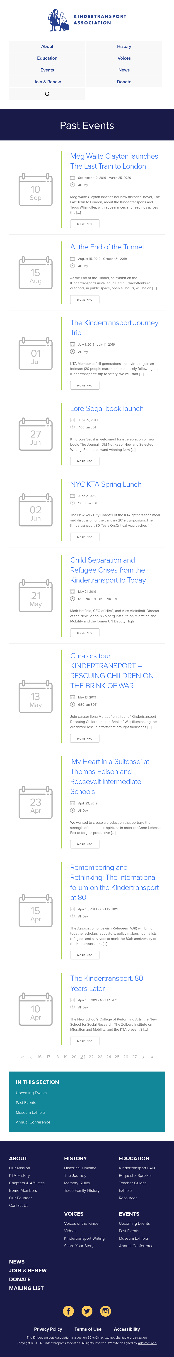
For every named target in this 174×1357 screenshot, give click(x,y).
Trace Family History (82, 1190)
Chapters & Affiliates (27, 1182)
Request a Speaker (135, 1175)
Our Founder (20, 1197)
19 (66, 1057)
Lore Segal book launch (106, 408)
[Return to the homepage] (87, 20)
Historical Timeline (80, 1167)
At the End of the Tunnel (107, 246)
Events (47, 69)
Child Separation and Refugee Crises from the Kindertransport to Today (108, 569)
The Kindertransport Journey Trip (114, 327)
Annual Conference (33, 1122)
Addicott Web (147, 1343)
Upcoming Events (31, 1092)
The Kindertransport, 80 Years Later (106, 982)
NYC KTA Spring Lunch (105, 483)
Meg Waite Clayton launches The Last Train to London (114, 160)
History (124, 46)
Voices (124, 58)
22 (91, 1057)
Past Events (26, 1102)
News (124, 69)
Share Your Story (79, 1245)
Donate (124, 81)
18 (57, 1057)
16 (40, 1057)
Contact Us (18, 1205)
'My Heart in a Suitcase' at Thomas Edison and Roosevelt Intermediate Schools (109, 776)
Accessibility (127, 1329)
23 (100, 1057)
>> (151, 1057)
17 (48, 1057)
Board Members (23, 1190)
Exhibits (126, 1190)
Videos (70, 1230)
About (47, 46)
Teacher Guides (133, 1182)
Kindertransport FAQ (137, 1167)
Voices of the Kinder (82, 1223)
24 (108, 1057)
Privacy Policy (48, 1329)
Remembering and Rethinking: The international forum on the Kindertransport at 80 (114, 881)
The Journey (75, 1175)
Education (47, 58)
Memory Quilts (77, 1182)
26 (125, 1057)
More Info (84, 224)
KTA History (19, 1175)
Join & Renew (47, 81)
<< (22, 1057)
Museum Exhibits (31, 1112)
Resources (128, 1197)
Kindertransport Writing (84, 1238)
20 (74, 1057)
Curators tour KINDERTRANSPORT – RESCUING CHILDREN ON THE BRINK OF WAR (112, 670)
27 (134, 1057)
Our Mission (19, 1167)
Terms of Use (88, 1329)
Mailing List (26, 1288)
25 (117, 1057)
